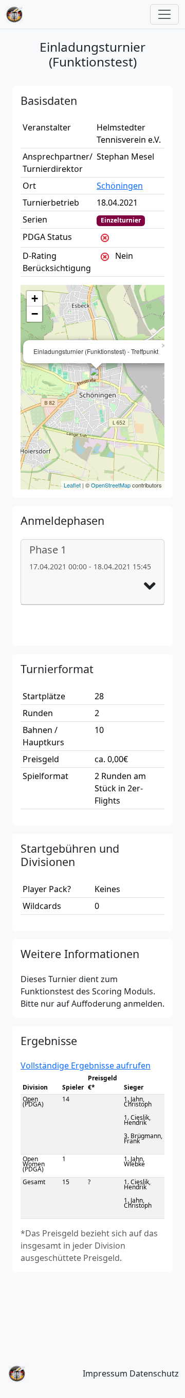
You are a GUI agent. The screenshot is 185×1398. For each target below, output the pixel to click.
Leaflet (72, 485)
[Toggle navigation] (164, 14)
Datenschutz (154, 1373)
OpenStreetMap (111, 485)
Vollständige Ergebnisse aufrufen (86, 1065)
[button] (150, 585)
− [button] (34, 313)
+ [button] (34, 298)
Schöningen (120, 185)
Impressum (105, 1373)
